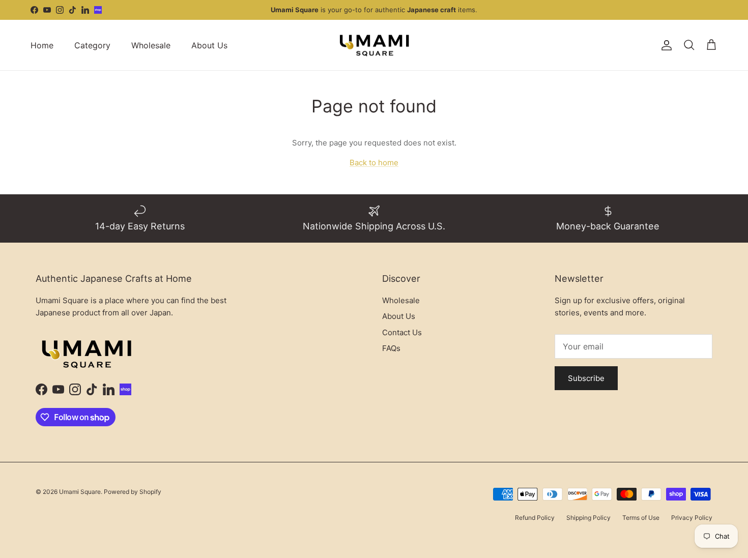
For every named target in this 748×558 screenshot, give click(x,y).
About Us (209, 45)
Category (92, 45)
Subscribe (586, 378)
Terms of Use (640, 517)
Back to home (374, 162)
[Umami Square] (374, 45)
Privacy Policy (691, 517)
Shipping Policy (588, 517)
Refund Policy (535, 517)
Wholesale (150, 45)
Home (42, 45)
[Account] (664, 45)
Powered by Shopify (132, 491)
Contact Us (402, 332)
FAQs (391, 348)
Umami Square (80, 491)
